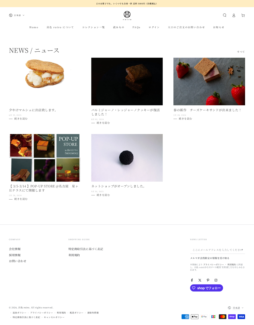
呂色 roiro (23, 307)
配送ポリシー (77, 312)
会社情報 (14, 249)
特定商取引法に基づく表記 (85, 249)
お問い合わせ (17, 261)
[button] (224, 15)
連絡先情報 (93, 312)
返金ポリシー (19, 312)
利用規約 (74, 255)
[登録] (243, 250)
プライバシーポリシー (214, 264)
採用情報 (14, 255)
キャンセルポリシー (54, 317)
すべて (241, 52)
